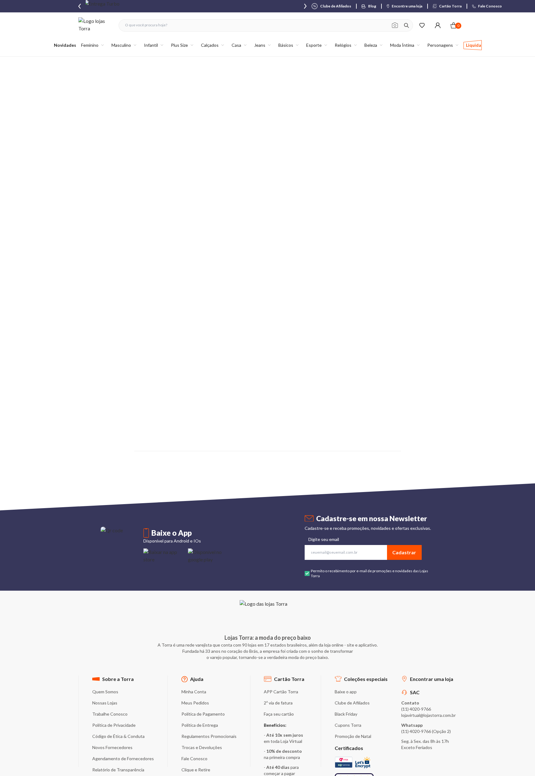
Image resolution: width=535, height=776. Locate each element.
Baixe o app (346, 691)
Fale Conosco (194, 758)
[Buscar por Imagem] (395, 25)
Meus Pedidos (195, 702)
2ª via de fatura (278, 702)
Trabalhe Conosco (110, 714)
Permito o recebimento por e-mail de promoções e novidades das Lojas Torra (369, 573)
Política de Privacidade (114, 725)
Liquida (473, 45)
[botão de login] (438, 25)
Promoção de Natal (353, 736)
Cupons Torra (348, 725)
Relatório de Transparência (118, 769)
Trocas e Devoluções (201, 747)
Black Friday (346, 714)
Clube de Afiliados (352, 702)
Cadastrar (404, 552)
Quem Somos (105, 691)
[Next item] (305, 6)
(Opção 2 (441, 731)
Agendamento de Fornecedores (123, 758)
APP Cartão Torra (281, 691)
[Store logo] (95, 25)
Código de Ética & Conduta (118, 736)
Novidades (65, 45)
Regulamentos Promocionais (209, 736)
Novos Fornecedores (112, 747)
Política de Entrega (199, 725)
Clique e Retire (195, 769)
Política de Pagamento (203, 714)
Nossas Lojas (104, 702)
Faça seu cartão (279, 714)
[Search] (406, 25)
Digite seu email (323, 539)
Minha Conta (193, 691)
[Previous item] (79, 6)
